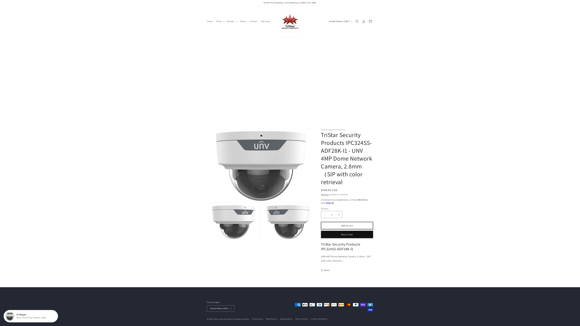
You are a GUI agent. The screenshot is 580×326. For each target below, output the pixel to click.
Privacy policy (257, 319)
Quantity (325, 208)
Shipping (325, 194)
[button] (219, 21)
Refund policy (271, 319)
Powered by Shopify (241, 319)
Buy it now (347, 234)
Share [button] (327, 270)
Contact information (319, 319)
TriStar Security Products (223, 319)
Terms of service (301, 319)
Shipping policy (286, 319)
